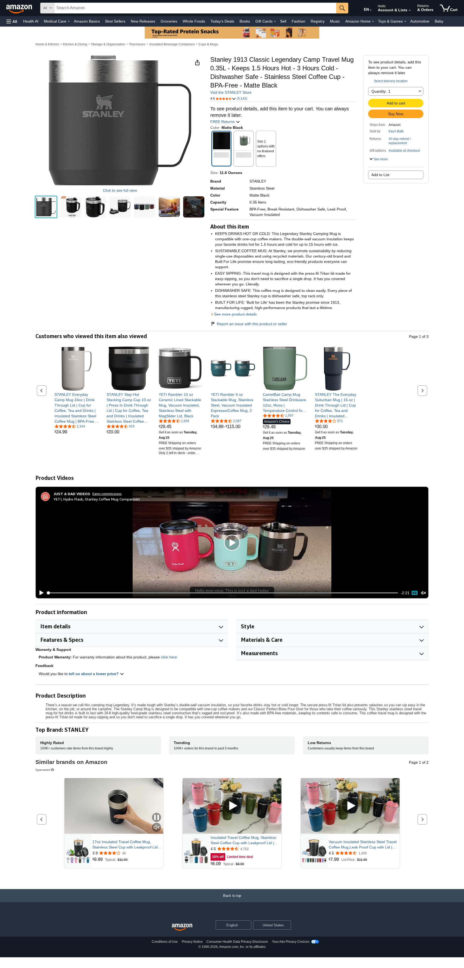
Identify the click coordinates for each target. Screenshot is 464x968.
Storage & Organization (108, 44)
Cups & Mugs (208, 44)
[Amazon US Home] (182, 927)
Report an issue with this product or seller (252, 324)
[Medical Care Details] (69, 21)
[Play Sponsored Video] (232, 806)
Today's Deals (222, 21)
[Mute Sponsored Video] (156, 828)
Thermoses (137, 44)
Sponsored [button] (42, 769)
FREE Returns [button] (223, 121)
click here (169, 657)
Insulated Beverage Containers (172, 44)
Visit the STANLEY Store (231, 92)
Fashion (298, 21)
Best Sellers (115, 21)
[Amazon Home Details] (373, 21)
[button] (12, 21)
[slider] (222, 592)
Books (245, 21)
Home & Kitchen (47, 44)
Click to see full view (120, 190)
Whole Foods (194, 21)
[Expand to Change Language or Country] (370, 10)
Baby (439, 21)
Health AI (30, 21)
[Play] (40, 592)
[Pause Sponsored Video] (156, 818)
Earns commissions (107, 494)
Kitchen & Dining (75, 44)
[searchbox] (195, 8)
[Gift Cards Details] (275, 21)
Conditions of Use (165, 942)
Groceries (169, 21)
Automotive (419, 21)
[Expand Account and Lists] (410, 10)
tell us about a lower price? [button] (94, 674)
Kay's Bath (396, 131)
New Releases (143, 21)
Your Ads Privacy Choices (290, 942)
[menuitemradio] (415, 593)
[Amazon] (19, 8)
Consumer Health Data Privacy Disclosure (237, 942)
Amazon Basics (87, 21)
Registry (318, 21)
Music (335, 21)
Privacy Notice (192, 942)
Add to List (380, 175)
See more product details (235, 314)
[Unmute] (423, 593)
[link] (77, 408)
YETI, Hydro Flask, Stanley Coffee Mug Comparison (96, 499)
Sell (283, 21)
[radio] (46, 206)
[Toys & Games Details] (405, 21)
